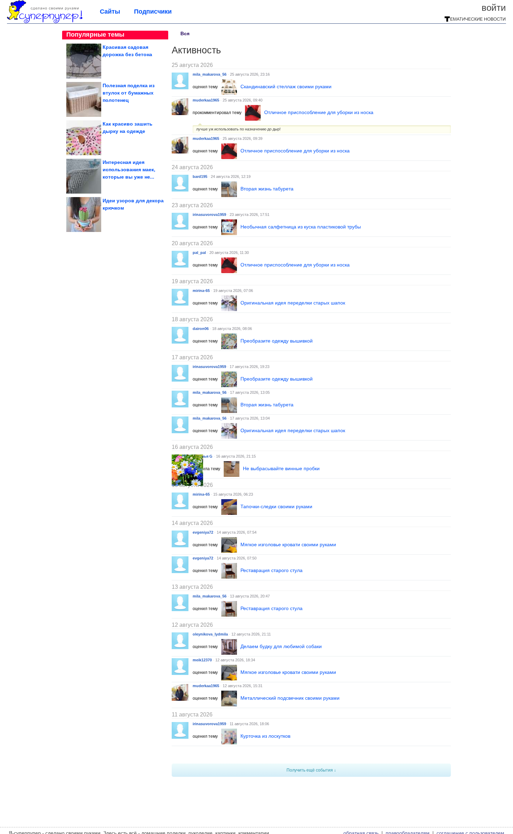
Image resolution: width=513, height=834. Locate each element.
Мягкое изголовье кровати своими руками (288, 544)
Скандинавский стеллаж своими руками (286, 86)
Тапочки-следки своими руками (276, 506)
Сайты (110, 11)
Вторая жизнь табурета (266, 188)
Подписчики (153, 11)
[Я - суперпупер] (44, 21)
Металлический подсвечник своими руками (290, 698)
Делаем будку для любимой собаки (281, 646)
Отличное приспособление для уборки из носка (318, 112)
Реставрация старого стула (271, 570)
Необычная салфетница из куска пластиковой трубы (300, 227)
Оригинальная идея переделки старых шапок (292, 303)
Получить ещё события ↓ (311, 770)
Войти (494, 7)
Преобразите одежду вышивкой (276, 341)
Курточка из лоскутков (265, 736)
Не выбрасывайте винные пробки (281, 468)
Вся (184, 33)
